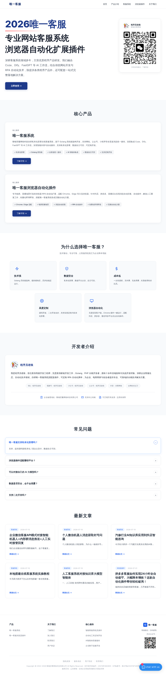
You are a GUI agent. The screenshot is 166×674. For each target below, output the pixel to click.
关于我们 (153, 4)
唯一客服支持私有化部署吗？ (23, 442)
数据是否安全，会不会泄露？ (23, 483)
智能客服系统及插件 (94, 630)
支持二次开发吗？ (18, 495)
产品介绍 (115, 4)
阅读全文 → (14, 554)
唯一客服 (15, 4)
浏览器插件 (140, 4)
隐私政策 (66, 661)
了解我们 (51, 630)
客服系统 (127, 4)
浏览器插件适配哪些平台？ (22, 460)
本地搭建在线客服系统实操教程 (29, 573)
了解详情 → (22, 161)
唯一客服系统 (14, 630)
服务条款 (77, 661)
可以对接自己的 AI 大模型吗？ (24, 472)
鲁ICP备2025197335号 (131, 666)
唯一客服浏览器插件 (17, 635)
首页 (105, 4)
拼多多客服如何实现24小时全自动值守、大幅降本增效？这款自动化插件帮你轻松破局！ (135, 577)
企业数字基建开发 (93, 646)
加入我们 (51, 635)
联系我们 (51, 640)
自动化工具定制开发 (94, 635)
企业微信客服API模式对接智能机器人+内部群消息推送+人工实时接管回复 (29, 539)
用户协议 (51, 646)
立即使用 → (16, 85)
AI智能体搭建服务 (93, 640)
